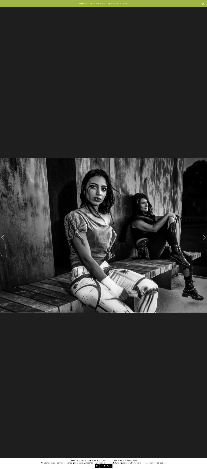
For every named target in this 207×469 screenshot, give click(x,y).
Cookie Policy (106, 466)
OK (97, 466)
